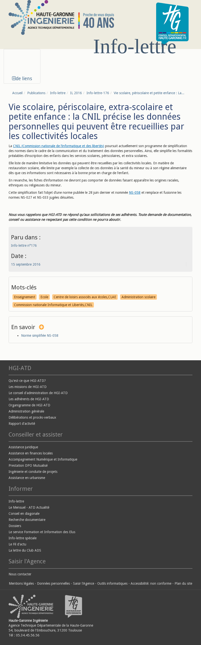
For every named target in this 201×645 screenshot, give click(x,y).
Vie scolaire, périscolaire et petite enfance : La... (149, 93)
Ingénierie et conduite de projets (33, 472)
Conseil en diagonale (24, 514)
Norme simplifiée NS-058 (39, 335)
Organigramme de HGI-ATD (29, 405)
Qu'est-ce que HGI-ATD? (27, 381)
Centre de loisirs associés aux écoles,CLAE (85, 297)
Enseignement (24, 297)
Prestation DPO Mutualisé (28, 465)
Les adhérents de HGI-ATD (29, 399)
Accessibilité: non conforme (151, 583)
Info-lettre (57, 93)
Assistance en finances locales (31, 453)
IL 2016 (76, 93)
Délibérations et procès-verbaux (32, 417)
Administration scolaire (138, 297)
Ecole (44, 297)
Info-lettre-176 (98, 93)
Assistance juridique (23, 447)
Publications (36, 93)
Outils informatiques (112, 583)
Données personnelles (53, 583)
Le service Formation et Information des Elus (42, 532)
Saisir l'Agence (83, 583)
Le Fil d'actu (17, 544)
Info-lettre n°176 (24, 245)
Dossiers (15, 526)
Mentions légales (21, 583)
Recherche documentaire (27, 520)
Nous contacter (20, 574)
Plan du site (183, 583)
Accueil (17, 93)
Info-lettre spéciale (23, 538)
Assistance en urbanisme (27, 478)
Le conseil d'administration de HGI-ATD (38, 393)
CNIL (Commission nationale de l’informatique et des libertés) (58, 146)
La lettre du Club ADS (25, 550)
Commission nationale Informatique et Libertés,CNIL (53, 305)
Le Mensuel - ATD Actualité (29, 507)
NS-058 (134, 192)
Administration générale (26, 411)
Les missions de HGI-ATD (28, 387)
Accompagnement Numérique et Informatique (43, 459)
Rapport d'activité (22, 424)
